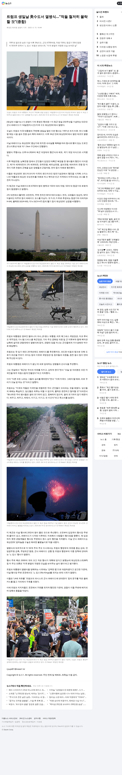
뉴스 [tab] (119, 433)
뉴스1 (8, 3)
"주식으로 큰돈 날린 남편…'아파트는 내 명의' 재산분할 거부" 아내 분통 (27, 697)
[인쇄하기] (85, 34)
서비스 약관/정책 (49, 718)
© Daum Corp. (7, 730)
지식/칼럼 (103, 455)
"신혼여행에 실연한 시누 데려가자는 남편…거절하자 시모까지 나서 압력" (67, 693)
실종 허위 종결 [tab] (105, 281)
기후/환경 (116, 439)
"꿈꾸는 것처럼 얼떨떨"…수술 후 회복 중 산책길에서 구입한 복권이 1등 (27, 700)
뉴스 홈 (103, 439)
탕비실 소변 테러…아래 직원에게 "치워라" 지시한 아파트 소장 (67, 697)
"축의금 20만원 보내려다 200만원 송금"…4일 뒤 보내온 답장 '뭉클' (67, 704)
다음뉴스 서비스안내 (9, 718)
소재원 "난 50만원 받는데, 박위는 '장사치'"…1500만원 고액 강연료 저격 (27, 693)
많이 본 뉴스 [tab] (106, 371)
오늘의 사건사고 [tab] (105, 304)
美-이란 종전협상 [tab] (106, 298)
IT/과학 (116, 450)
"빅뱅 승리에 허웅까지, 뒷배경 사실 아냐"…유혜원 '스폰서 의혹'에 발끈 (67, 700)
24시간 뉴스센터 (25, 718)
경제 (103, 445)
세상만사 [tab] (102, 287)
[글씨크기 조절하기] (80, 34)
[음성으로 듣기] (71, 34)
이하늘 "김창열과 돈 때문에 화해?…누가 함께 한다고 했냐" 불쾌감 (67, 690)
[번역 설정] (75, 34)
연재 (116, 455)
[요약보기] (66, 34)
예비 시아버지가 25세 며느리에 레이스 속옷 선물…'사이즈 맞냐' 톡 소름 (27, 690)
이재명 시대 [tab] (104, 293)
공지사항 (37, 718)
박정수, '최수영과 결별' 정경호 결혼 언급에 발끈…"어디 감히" (27, 704)
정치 (116, 445)
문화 (103, 450)
